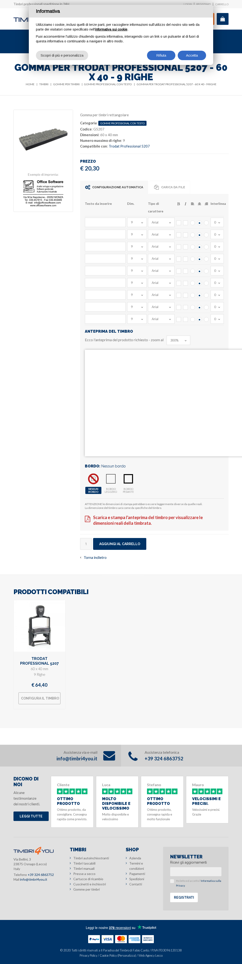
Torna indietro (95, 557)
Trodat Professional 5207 (129, 146)
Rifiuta (161, 55)
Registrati (203, 4)
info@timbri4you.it (76, 758)
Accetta (192, 55)
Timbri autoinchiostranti (91, 858)
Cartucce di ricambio (88, 879)
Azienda (135, 858)
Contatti (135, 884)
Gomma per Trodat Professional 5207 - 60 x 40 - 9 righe (176, 84)
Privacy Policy (88, 955)
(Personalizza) (126, 955)
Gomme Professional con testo (108, 84)
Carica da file (173, 187)
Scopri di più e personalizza (62, 55)
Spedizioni (136, 879)
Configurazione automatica (117, 187)
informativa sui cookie (111, 29)
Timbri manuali (84, 868)
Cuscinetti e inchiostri (89, 884)
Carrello (222, 4)
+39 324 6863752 (164, 758)
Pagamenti (137, 874)
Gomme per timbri (66, 84)
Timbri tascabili (84, 863)
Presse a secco (84, 874)
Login (188, 4)
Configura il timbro (40, 698)
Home (30, 84)
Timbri (43, 84)
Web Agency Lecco (150, 955)
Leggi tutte (31, 816)
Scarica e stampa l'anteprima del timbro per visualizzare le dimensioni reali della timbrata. (148, 520)
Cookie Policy (108, 955)
